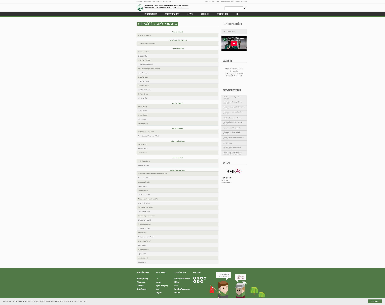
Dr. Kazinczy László (144, 220)
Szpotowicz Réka (143, 249)
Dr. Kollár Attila (143, 77)
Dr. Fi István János (144, 203)
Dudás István (142, 111)
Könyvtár (159, 292)
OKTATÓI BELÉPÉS (209, 1)
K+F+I (237, 14)
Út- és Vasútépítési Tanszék (231, 128)
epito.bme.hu (146, 1)
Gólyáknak (205, 14)
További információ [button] (79, 301)
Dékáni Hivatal (227, 143)
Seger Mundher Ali (144, 241)
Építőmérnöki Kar (150, 14)
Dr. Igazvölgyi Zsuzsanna (146, 216)
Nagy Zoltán (142, 119)
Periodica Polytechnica (182, 289)
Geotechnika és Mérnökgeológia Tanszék (233, 113)
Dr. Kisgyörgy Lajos (144, 224)
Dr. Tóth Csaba (143, 94)
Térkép (232, 1)
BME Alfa (177, 292)
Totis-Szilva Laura (144, 161)
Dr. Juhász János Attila (145, 64)
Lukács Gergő (142, 115)
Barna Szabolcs (143, 186)
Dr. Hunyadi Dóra (144, 212)
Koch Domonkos (143, 73)
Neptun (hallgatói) (162, 285)
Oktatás (190, 14)
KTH (157, 278)
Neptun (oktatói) (142, 278)
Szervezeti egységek (172, 14)
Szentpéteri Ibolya (144, 90)
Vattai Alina (142, 262)
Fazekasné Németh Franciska (148, 199)
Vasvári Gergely (143, 258)
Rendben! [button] (375, 301)
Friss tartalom (226, 182)
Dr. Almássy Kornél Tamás (147, 43)
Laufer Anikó (142, 153)
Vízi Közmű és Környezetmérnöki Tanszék (233, 138)
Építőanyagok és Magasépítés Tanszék (232, 103)
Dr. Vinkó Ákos (143, 98)
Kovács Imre (142, 233)
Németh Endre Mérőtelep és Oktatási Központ (232, 148)
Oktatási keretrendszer (182, 278)
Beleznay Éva (142, 106)
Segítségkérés (141, 289)
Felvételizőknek (222, 14)
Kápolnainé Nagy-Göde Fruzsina (149, 69)
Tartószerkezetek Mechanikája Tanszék (232, 123)
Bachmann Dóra (143, 52)
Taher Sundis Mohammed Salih (148, 136)
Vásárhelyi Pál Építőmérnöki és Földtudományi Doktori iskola (232, 153)
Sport (157, 289)
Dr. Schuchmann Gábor (146, 237)
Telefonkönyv (225, 1)
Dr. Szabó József (143, 85)
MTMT (176, 285)
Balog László (142, 144)
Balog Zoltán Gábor (144, 182)
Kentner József (143, 148)
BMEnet (176, 282)
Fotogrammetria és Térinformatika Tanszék (233, 108)
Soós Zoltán (142, 245)
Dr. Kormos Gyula (144, 228)
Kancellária (140, 285)
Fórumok (224, 180)
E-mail (217, 1)
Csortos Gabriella (144, 195)
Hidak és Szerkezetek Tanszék (232, 118)
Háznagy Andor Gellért (145, 207)
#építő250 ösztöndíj (229, 31)
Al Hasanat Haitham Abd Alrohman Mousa (152, 174)
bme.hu (139, 1)
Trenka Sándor (143, 123)
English (238, 1)
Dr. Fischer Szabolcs (144, 60)
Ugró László (142, 254)
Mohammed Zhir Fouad (146, 132)
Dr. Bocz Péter (143, 56)
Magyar (245, 1)
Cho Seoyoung (143, 190)
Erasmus (158, 282)
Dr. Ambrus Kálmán (144, 178)
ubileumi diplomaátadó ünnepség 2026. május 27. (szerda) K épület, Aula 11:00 (234, 72)
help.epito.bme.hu (168, 1)
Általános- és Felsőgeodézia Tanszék (232, 98)
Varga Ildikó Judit (144, 165)
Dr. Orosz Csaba (143, 81)
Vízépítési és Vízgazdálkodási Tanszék (232, 133)
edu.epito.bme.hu (156, 1)
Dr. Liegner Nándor (144, 35)
